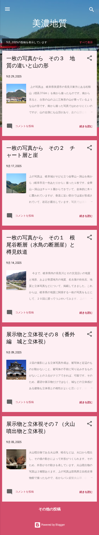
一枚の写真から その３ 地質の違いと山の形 (40, 62)
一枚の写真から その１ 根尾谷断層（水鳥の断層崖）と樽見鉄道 (40, 245)
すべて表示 (86, 42)
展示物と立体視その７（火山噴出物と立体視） (40, 427)
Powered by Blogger (53, 524)
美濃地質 (49, 23)
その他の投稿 (50, 509)
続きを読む (86, 126)
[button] (89, 59)
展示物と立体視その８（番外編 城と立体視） (40, 338)
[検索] (91, 11)
